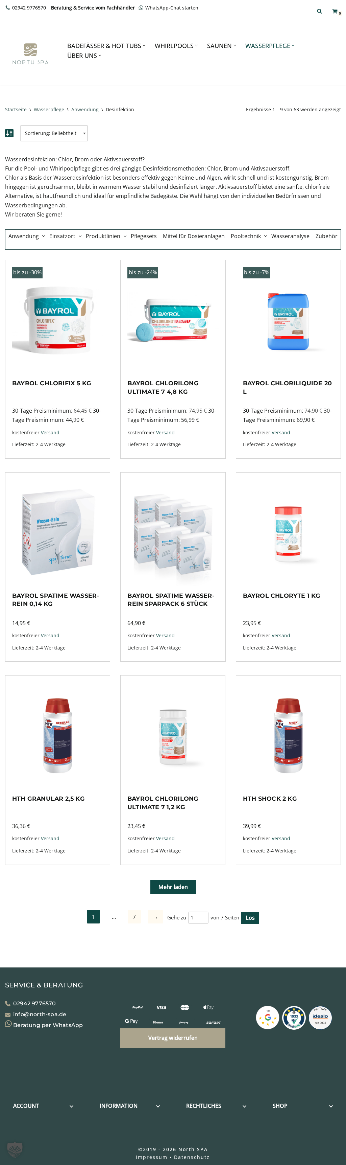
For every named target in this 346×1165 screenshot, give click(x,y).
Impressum (152, 1157)
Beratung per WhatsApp (47, 1025)
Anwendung (85, 109)
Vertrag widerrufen (173, 1038)
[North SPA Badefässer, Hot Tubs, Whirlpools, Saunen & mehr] (30, 53)
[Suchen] (319, 11)
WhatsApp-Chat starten (171, 7)
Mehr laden (173, 887)
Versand (50, 432)
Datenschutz (192, 1157)
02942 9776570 (29, 7)
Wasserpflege (49, 109)
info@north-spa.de (39, 1014)
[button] (144, 45)
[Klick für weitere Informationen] (294, 1019)
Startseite (16, 109)
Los (250, 917)
